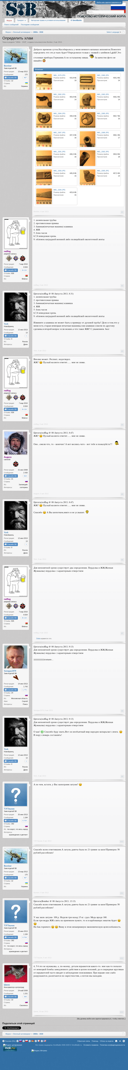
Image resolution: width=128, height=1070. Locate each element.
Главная (116, 1041)
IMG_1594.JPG (59, 190)
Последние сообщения (30, 25)
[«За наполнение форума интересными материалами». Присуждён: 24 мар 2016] (9, 258)
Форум (9, 20)
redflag (36, 285)
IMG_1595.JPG (103, 171)
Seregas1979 (39, 710)
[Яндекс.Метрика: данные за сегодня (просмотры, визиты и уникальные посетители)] (39, 1051)
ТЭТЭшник (38, 841)
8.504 (25, 267)
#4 (122, 425)
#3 (122, 351)
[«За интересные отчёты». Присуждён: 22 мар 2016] (16, 258)
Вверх (120, 1041)
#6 (122, 560)
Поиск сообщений (11, 25)
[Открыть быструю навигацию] (124, 32)
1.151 (25, 993)
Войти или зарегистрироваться (109, 2)
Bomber (50, 42)
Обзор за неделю (106, 1041)
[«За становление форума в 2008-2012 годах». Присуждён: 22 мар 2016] (23, 258)
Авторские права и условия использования (48, 20)
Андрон (36, 494)
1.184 (25, 817)
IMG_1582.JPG (59, 94)
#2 (122, 286)
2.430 (25, 473)
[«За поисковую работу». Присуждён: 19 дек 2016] (16, 678)
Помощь (95, 1041)
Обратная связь (83, 1041)
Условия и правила (90, 1045)
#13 (121, 1012)
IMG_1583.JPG (103, 94)
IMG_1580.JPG (103, 75)
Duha (38, 638)
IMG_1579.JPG (59, 75)
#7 (122, 633)
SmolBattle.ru (77, 1045)
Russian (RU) (10, 1041)
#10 (121, 842)
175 (26, 74)
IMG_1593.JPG (59, 171)
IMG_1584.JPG (59, 113)
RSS (124, 1041)
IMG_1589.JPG (103, 132)
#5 (122, 494)
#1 (122, 212)
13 (27, 333)
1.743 (25, 686)
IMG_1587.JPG (59, 132)
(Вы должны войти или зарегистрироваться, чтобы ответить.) (101, 1019)
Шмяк (36, 1011)
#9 (122, 776)
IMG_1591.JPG (59, 152)
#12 (121, 958)
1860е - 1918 (21, 42)
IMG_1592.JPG (103, 152)
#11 (122, 893)
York (35, 351)
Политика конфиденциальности (112, 1045)
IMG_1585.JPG (103, 113)
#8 (122, 711)
